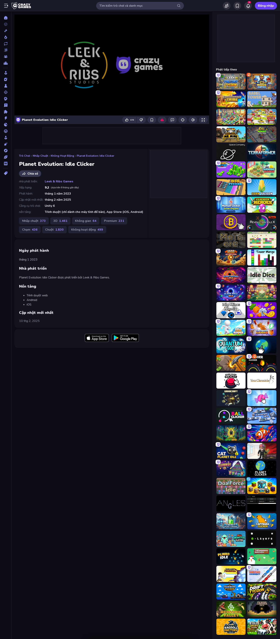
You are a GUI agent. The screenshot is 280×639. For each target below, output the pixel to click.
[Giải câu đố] (5, 105)
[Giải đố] (5, 111)
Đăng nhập (266, 6)
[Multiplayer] (5, 56)
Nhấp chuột (40, 156)
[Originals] (5, 50)
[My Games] (237, 6)
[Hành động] (5, 118)
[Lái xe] (5, 131)
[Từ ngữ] (5, 163)
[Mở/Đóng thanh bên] (6, 5)
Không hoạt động (62, 156)
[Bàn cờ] (5, 86)
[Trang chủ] (5, 17)
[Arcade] (5, 73)
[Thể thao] (5, 157)
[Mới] (5, 30)
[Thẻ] (5, 173)
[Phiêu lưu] (5, 150)
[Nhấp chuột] (5, 144)
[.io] (5, 124)
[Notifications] (248, 6)
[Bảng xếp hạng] (5, 63)
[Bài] (5, 79)
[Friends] (226, 6)
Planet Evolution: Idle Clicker (95, 156)
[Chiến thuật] (5, 98)
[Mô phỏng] (5, 137)
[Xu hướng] (5, 37)
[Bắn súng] (5, 92)
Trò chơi (24, 156)
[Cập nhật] (5, 43)
